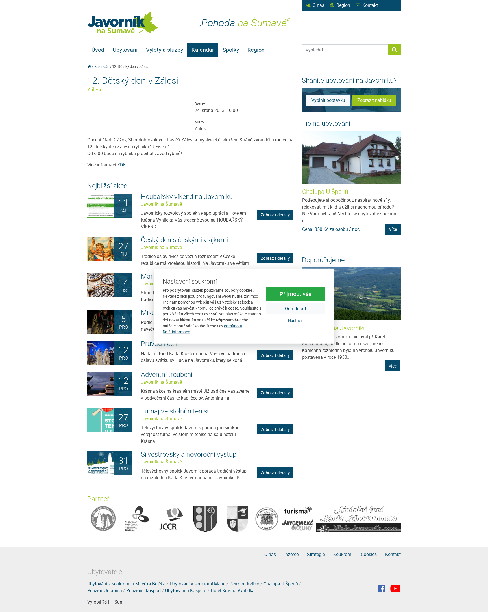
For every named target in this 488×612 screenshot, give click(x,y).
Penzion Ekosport (143, 590)
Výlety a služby (164, 49)
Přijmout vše (295, 294)
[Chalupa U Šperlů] (351, 157)
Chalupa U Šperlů (325, 191)
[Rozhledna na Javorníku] (351, 293)
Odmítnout (295, 308)
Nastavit (295, 320)
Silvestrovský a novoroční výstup (188, 454)
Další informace (176, 331)
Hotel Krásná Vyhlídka (233, 590)
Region (343, 5)
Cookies (369, 554)
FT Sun (115, 602)
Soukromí (342, 554)
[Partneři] (103, 518)
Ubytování (125, 49)
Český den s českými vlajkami (184, 239)
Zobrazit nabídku (374, 100)
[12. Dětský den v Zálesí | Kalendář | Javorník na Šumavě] (123, 22)
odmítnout (233, 325)
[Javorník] (395, 588)
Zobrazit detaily (275, 215)
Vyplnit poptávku (328, 100)
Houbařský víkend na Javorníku (187, 196)
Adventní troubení (166, 374)
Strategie (316, 554)
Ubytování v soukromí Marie (197, 584)
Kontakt (370, 5)
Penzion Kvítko (244, 584)
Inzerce (291, 554)
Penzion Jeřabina (104, 590)
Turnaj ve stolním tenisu (176, 410)
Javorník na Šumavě (161, 204)
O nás (318, 5)
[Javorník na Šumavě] (89, 66)
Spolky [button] (231, 49)
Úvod (97, 49)
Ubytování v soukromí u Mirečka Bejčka (126, 584)
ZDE (121, 165)
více (393, 229)
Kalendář (202, 49)
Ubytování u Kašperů (185, 590)
